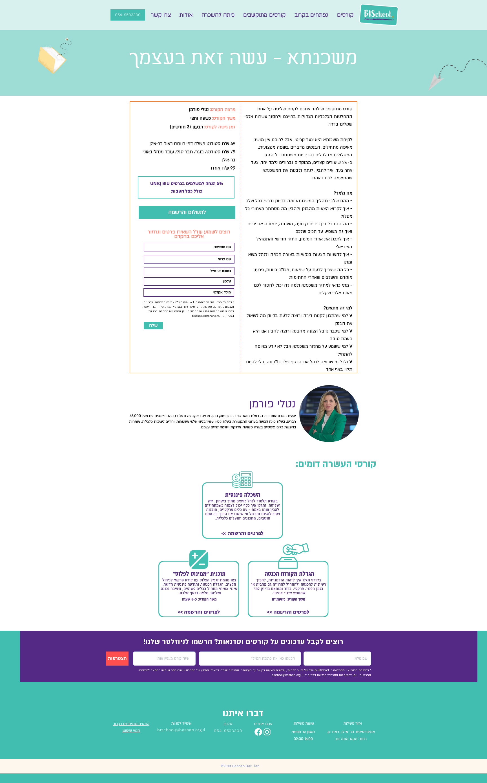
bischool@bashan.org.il (206, 316)
